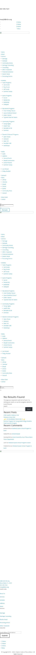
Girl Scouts (6, 89)
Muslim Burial (6, 74)
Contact (3, 199)
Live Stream (5, 169)
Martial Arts (7, 100)
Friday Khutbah (6, 171)
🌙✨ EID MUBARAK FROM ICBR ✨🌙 (14, 419)
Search (5, 406)
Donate (5, 210)
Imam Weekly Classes (9, 111)
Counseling (5, 67)
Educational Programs (8, 108)
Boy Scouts (7, 87)
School (4, 186)
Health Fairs (7, 126)
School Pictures (8, 162)
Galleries (4, 156)
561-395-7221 (4, 9)
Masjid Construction (9, 160)
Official (4, 180)
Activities (3, 80)
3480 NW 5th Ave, (5, 581)
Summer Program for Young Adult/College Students (18, 421)
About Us (2, 593)
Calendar (4, 182)
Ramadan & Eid (8, 128)
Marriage (4, 58)
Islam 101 (6, 141)
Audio (3, 154)
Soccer (5, 98)
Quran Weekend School (10, 113)
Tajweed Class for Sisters (10, 117)
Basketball (6, 102)
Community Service (7, 63)
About (2, 54)
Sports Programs (7, 95)
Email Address (4, 632)
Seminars (6, 130)
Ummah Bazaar (16, 434)
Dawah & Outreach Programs (10, 134)
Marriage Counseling (7, 65)
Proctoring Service (7, 76)
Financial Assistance (7, 72)
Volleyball (6, 104)
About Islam (4, 197)
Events (4, 188)
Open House (7, 136)
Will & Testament (7, 69)
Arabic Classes (7, 115)
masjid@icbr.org (6, 19)
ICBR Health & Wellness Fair (11, 415)
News (2, 177)
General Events (8, 158)
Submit (5, 635)
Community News (7, 191)
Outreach (6, 139)
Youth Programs (6, 82)
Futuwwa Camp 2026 (9, 417)
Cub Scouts (7, 85)
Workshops (7, 145)
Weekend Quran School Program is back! (19, 442)
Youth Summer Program (10, 423)
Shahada (4, 61)
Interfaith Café (7, 143)
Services (3, 56)
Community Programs (8, 121)
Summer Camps (8, 91)
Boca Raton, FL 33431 (6, 583)
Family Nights (7, 124)
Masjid (4, 184)
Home (3, 52)
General (4, 193)
